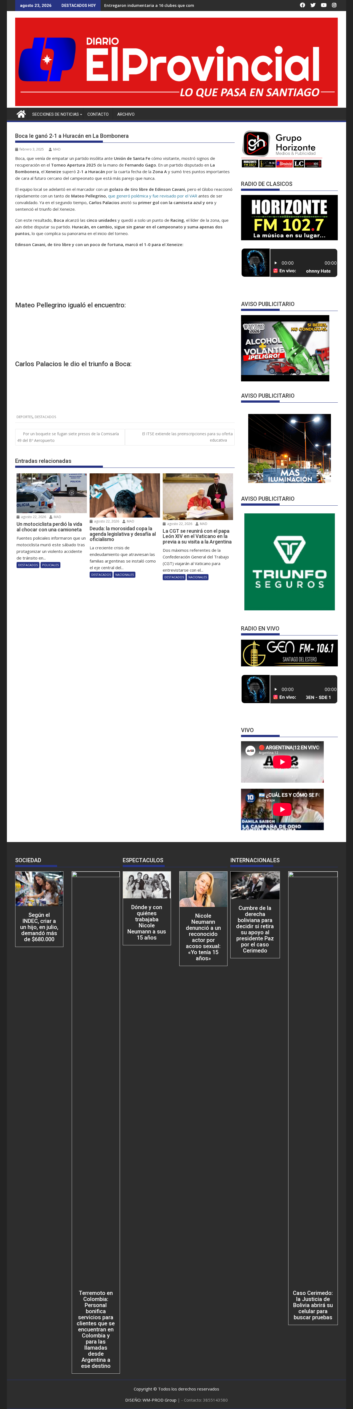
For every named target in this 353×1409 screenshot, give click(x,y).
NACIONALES (124, 574)
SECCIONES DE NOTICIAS (55, 114)
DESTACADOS (45, 417)
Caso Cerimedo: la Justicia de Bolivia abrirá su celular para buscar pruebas (313, 1305)
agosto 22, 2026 (33, 516)
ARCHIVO (126, 114)
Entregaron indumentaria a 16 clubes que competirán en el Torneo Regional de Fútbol (187, 5)
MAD (57, 149)
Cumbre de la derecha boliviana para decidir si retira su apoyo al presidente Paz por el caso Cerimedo (255, 929)
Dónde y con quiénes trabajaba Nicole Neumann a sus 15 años (146, 922)
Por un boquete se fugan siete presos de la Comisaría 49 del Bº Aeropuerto (68, 437)
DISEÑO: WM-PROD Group (151, 1400)
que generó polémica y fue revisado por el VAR (153, 196)
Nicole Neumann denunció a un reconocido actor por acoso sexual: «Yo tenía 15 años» (203, 937)
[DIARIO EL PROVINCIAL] (176, 104)
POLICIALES (50, 565)
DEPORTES (25, 417)
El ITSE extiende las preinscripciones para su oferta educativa (187, 436)
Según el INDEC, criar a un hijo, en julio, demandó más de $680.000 (39, 927)
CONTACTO (98, 114)
